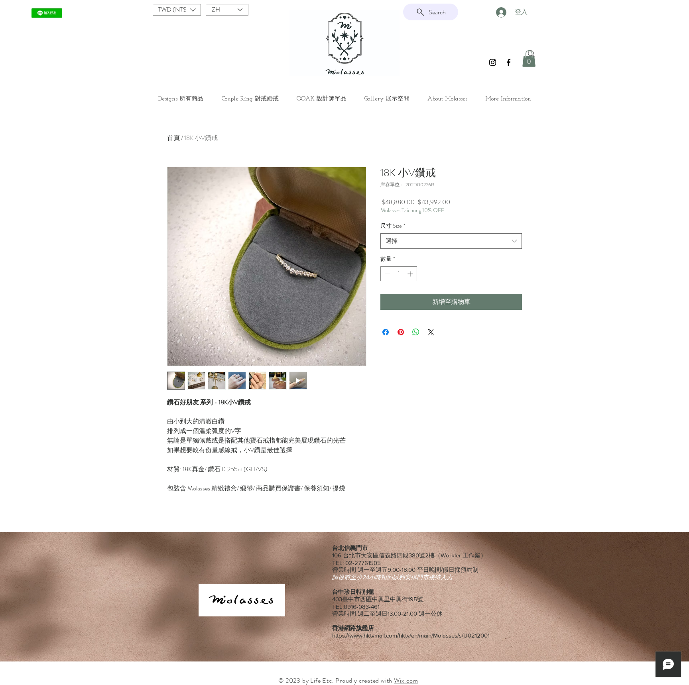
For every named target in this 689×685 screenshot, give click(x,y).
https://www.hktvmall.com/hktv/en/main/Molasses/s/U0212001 (411, 635)
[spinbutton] (399, 274)
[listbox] (177, 10)
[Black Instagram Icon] (492, 62)
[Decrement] (387, 274)
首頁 (173, 137)
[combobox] (451, 241)
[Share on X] (431, 332)
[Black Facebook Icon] (508, 62)
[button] (177, 10)
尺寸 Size (393, 226)
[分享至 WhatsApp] (416, 332)
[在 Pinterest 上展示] (401, 332)
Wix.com (406, 680)
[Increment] (411, 274)
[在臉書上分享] (385, 332)
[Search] (531, 53)
